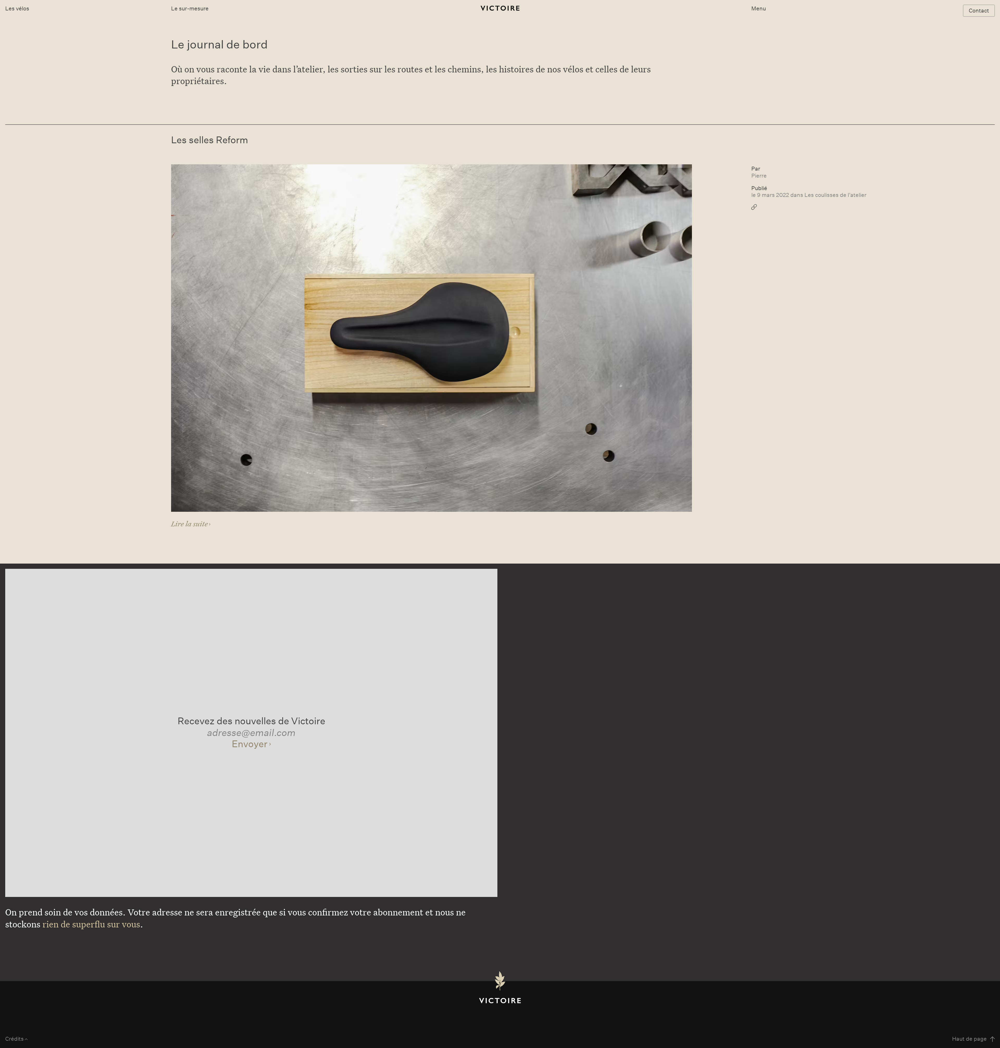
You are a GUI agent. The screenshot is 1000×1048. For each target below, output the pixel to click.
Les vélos (17, 8)
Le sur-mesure (190, 8)
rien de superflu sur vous (91, 924)
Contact (979, 10)
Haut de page (969, 1038)
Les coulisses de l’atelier (835, 195)
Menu (758, 8)
